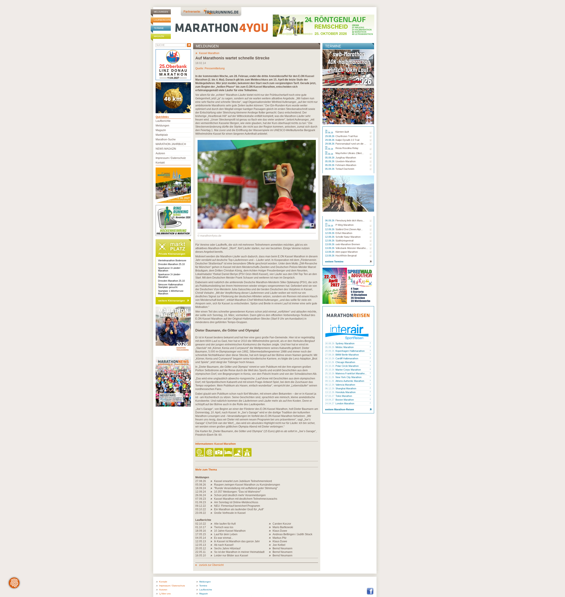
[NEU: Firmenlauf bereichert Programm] (212, 506)
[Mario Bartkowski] (271, 527)
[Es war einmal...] (212, 538)
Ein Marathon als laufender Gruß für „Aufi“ (239, 509)
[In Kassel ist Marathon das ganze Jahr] (212, 541)
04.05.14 (200, 537)
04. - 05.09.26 (329, 148)
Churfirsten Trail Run (346, 136)
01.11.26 (330, 377)
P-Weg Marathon (344, 225)
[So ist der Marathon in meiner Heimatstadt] (212, 552)
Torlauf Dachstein (344, 169)
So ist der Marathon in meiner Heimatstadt (239, 552)
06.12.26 (330, 384)
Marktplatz (162, 134)
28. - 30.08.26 (329, 132)
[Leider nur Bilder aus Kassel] (212, 555)
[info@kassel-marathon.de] (209, 452)
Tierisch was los (223, 527)
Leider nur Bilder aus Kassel (231, 555)
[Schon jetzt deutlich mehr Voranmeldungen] (212, 495)
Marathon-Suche (166, 139)
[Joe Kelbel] (271, 545)
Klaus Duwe (280, 530)
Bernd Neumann (282, 548)
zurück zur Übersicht (211, 565)
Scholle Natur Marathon (348, 236)
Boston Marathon (344, 399)
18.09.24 (200, 488)
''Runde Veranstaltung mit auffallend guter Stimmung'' (246, 488)
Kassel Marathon (209, 53)
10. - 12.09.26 (329, 225)
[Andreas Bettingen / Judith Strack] (271, 534)
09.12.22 (200, 505)
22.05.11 (200, 552)
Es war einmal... (223, 537)
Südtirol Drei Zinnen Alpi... (349, 229)
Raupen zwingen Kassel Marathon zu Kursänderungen (247, 484)
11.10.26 (330, 362)
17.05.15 (200, 534)
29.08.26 (330, 136)
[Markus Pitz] (271, 538)
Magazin (159, 36)
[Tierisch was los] (212, 527)
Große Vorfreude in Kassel (230, 512)
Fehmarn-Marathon (345, 165)
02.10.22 (200, 523)
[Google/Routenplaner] (247, 452)
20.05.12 (200, 548)
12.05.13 (200, 541)
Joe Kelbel (279, 544)
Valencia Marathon (345, 384)
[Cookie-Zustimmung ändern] (14, 583)
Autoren (160, 153)
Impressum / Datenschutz (171, 158)
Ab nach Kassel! (224, 544)
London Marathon (344, 403)
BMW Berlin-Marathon (347, 354)
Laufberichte (162, 20)
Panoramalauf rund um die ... (350, 143)
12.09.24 (200, 491)
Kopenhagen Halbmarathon (350, 351)
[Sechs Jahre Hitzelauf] (212, 548)
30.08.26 (330, 343)
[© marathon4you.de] (257, 227)
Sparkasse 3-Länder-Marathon (169, 269)
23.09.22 (200, 512)
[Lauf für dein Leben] (212, 534)
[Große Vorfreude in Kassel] (212, 513)
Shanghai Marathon (345, 388)
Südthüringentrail (344, 240)
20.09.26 (330, 351)
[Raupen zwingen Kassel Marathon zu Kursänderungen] (212, 485)
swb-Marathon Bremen (347, 244)
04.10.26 (330, 358)
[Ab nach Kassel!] (212, 545)
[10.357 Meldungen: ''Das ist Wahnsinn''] (212, 492)
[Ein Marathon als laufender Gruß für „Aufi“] (212, 509)
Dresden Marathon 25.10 (171, 264)
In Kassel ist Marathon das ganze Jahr (237, 541)
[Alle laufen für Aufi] (212, 524)
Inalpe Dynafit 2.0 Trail (347, 140)
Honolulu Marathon (345, 392)
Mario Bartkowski (283, 527)
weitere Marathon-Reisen (339, 409)
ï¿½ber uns (165, 593)
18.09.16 (200, 530)
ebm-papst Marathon (346, 251)
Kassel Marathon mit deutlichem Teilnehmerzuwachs (245, 498)
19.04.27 (330, 399)
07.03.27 (330, 396)
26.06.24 (200, 495)
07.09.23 (200, 498)
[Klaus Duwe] (271, 531)
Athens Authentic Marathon (349, 381)
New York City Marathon (348, 377)
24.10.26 (330, 366)
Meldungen (161, 12)
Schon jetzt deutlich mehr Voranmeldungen (240, 495)
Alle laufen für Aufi (225, 523)
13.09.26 (330, 244)
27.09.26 (330, 354)
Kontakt (160, 162)
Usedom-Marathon (345, 161)
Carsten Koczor (282, 523)
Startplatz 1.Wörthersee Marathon (170, 292)
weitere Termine (334, 261)
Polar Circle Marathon (347, 366)
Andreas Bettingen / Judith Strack (292, 534)
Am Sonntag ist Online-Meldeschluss (236, 502)
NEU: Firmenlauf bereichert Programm (237, 505)
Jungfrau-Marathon (345, 157)
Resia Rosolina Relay (346, 148)
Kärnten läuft (342, 131)
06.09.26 (330, 220)
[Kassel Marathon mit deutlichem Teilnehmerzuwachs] (212, 499)
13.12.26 (330, 392)
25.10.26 (330, 369)
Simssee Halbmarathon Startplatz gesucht (170, 285)
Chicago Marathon (345, 362)
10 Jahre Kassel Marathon (230, 530)
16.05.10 (200, 555)
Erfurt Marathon (343, 233)
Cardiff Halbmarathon (346, 358)
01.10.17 (200, 527)
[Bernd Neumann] (271, 548)
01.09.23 (200, 502)
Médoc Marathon (344, 347)
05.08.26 (200, 484)
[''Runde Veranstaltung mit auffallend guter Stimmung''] (212, 488)
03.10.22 (200, 509)
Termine (159, 28)
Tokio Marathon (343, 396)
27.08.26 (200, 481)
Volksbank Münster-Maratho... (351, 248)
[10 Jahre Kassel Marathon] (212, 531)
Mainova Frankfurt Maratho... (351, 373)
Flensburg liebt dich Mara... (349, 220)
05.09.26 (330, 157)
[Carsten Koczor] (271, 524)
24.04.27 (330, 403)
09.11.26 (330, 381)
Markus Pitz (279, 537)
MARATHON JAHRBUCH (171, 144)
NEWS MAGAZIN (166, 148)
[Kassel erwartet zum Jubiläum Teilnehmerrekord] (212, 481)
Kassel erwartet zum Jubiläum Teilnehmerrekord (243, 481)
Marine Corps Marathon (348, 369)
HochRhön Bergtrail (345, 255)
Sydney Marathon (344, 343)
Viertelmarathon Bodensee (172, 260)
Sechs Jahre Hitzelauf (227, 548)
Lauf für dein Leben (225, 534)
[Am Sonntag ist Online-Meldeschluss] (212, 502)
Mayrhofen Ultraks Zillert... (349, 153)
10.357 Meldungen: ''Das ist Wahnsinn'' (237, 491)
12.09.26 (330, 229)
